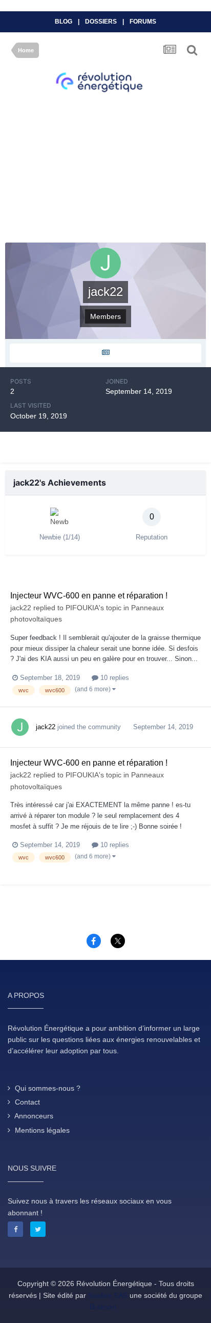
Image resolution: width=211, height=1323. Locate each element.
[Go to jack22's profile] (20, 727)
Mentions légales (42, 1130)
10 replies (113, 677)
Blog (63, 21)
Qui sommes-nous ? (47, 1088)
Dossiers (101, 21)
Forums (143, 21)
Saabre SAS (108, 1295)
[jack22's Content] (105, 353)
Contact (27, 1102)
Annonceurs (33, 1116)
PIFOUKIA (82, 608)
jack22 (20, 608)
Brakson (103, 1306)
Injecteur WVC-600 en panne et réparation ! (88, 595)
